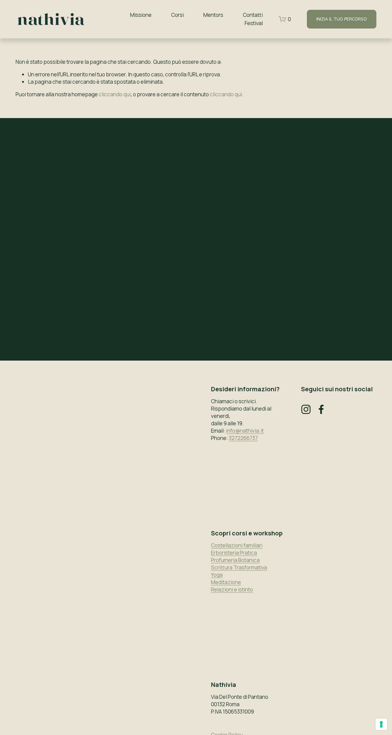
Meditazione (226, 582)
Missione (141, 14)
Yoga (217, 574)
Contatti (253, 14)
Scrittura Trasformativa (239, 567)
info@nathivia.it (245, 430)
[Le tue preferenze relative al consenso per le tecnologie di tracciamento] (381, 724)
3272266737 (243, 438)
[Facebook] (321, 409)
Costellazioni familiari (236, 545)
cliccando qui (115, 94)
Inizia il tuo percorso (341, 19)
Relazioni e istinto (232, 589)
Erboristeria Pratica (234, 552)
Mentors (213, 14)
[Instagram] (306, 409)
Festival (254, 23)
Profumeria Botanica (235, 560)
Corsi (177, 14)
